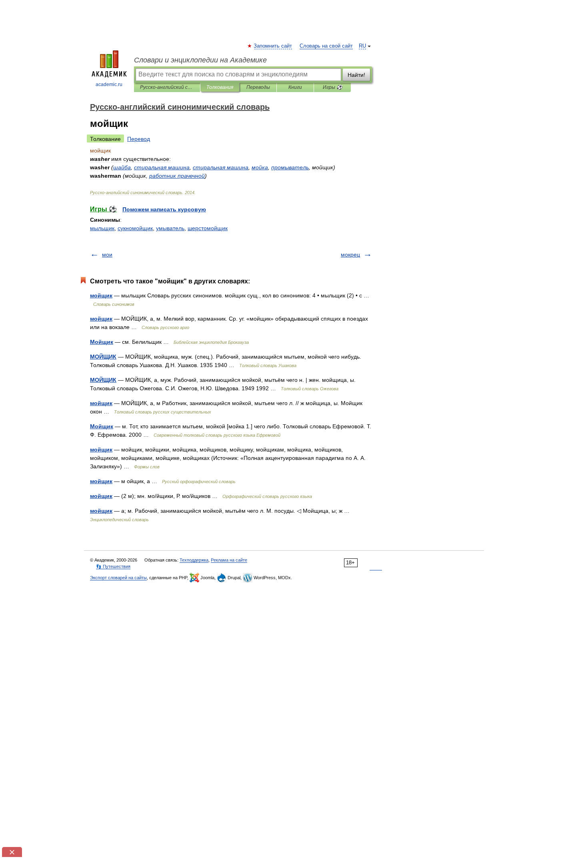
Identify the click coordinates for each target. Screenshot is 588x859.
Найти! (356, 75)
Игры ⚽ (332, 87)
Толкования (219, 87)
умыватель (170, 228)
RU (362, 46)
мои (107, 254)
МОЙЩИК (103, 356)
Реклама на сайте (229, 560)
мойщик (101, 295)
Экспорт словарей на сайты (118, 577)
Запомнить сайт (273, 46)
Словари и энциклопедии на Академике (200, 60)
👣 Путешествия (113, 566)
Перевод (138, 139)
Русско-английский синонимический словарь (167, 87)
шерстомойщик (208, 228)
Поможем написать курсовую (164, 209)
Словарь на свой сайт (326, 46)
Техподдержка (194, 560)
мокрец (350, 254)
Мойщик (101, 342)
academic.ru (109, 84)
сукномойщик (135, 228)
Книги (295, 87)
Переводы (258, 87)
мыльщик (102, 228)
